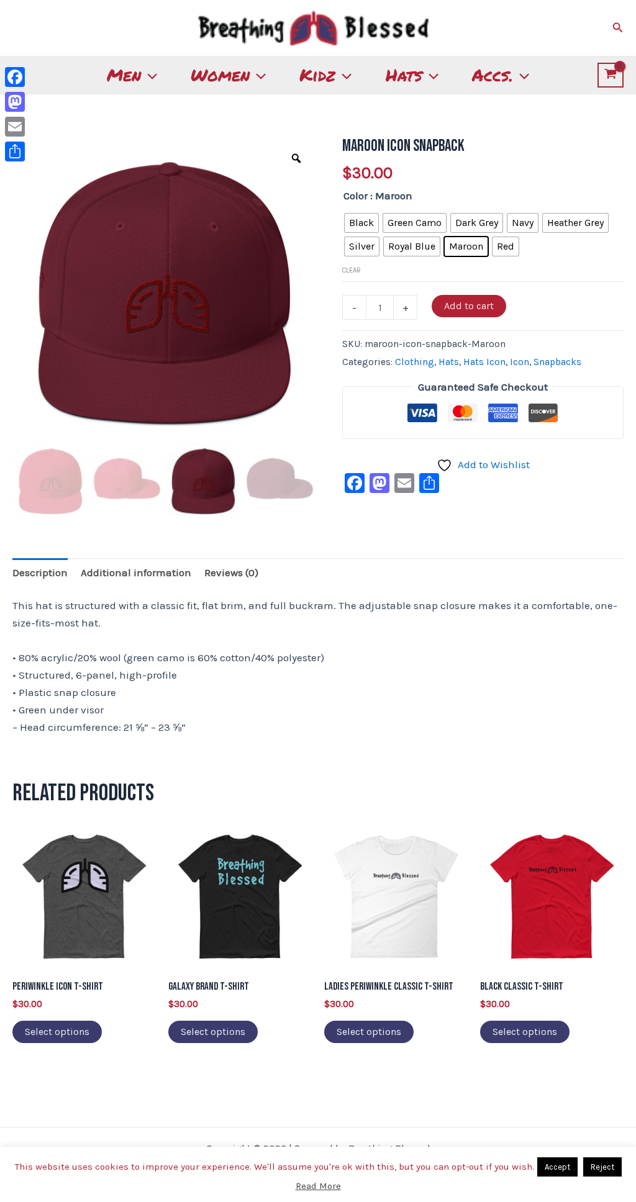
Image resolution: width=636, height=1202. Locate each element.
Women (220, 75)
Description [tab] (40, 572)
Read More (318, 1185)
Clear (351, 270)
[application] (149, 75)
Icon (519, 362)
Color (355, 195)
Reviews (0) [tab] (231, 572)
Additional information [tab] (136, 572)
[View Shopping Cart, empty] (610, 75)
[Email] (14, 126)
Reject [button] (602, 1167)
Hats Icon (484, 362)
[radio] (361, 223)
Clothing (414, 362)
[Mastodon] (14, 101)
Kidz (317, 75)
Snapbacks (557, 362)
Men (124, 75)
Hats (404, 75)
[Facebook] (14, 77)
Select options (57, 1031)
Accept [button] (557, 1167)
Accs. (492, 75)
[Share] (14, 151)
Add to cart (469, 306)
